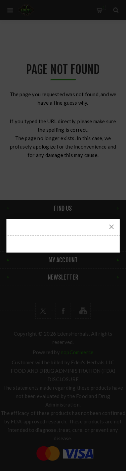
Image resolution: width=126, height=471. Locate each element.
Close (112, 227)
